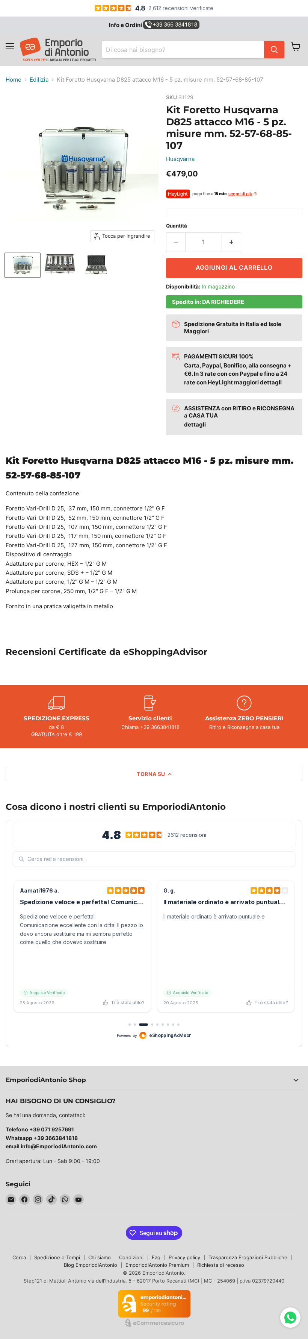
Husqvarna (180, 158)
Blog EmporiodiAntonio (90, 1265)
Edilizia (39, 79)
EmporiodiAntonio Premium (157, 1265)
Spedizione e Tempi (57, 1257)
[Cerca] (274, 49)
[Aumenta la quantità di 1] (231, 242)
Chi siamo (99, 1257)
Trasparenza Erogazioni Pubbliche (247, 1257)
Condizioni (131, 1257)
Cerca (19, 1257)
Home (13, 79)
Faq (156, 1257)
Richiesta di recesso (220, 1265)
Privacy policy (184, 1257)
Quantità (176, 226)
